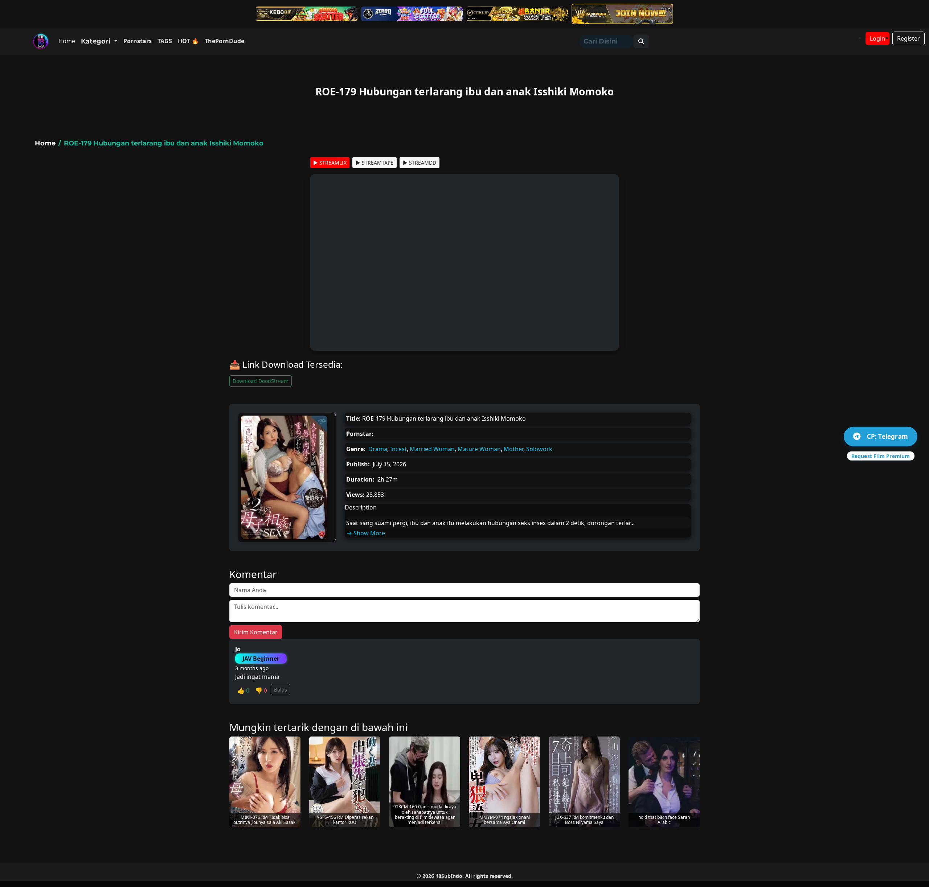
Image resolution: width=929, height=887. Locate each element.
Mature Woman (479, 449)
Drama (377, 449)
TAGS (164, 41)
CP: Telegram (887, 436)
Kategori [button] (96, 41)
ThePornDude (224, 41)
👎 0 (261, 690)
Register (908, 38)
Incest (398, 449)
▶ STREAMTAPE (374, 162)
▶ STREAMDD (419, 162)
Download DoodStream (260, 381)
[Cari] (641, 41)
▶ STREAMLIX (330, 162)
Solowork (539, 449)
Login (877, 38)
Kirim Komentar (256, 632)
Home (66, 41)
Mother (513, 449)
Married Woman (432, 449)
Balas (280, 689)
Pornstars (137, 41)
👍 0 (243, 690)
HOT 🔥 (188, 41)
